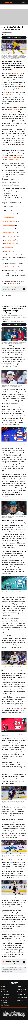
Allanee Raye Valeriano (9, 321)
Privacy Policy (5, 995)
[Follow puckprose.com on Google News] (24, 289)
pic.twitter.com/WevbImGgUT (10, 195)
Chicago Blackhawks (9, 225)
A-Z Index (20, 1000)
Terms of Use (21, 995)
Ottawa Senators (14, 109)
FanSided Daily (5, 992)
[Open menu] (2, 2)
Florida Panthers (8, 247)
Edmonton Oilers (8, 229)
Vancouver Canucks (9, 214)
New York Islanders (8, 232)
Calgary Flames (8, 244)
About (3, 986)
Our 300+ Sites (21, 989)
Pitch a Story (20, 992)
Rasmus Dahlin (17, 73)
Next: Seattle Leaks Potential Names (12, 267)
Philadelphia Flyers (12, 159)
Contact (3, 989)
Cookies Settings (6, 1005)
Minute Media (8, 1008)
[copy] (11, 35)
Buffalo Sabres (8, 95)
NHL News (8, 976)
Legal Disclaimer (22, 997)
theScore (18, 89)
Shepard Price (7, 32)
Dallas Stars (7, 251)
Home (2, 295)
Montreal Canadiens (9, 221)
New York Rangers (9, 236)
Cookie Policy (5, 997)
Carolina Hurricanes (9, 240)
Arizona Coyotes (6, 112)
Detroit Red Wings (8, 217)
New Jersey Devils (14, 157)
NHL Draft (8, 295)
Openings (20, 986)
